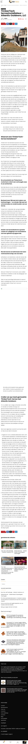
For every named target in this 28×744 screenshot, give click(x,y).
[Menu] (1, 1)
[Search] (26, 1)
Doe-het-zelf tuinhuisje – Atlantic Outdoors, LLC (7, 551)
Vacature (3, 714)
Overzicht (3, 711)
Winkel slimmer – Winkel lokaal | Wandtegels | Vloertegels (20, 552)
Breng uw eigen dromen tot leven (9, 607)
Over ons (3, 709)
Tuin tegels (3, 8)
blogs (5, 5)
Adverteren (3, 720)
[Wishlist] (10, 742)
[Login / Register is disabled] (17, 742)
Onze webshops (4, 713)
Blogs (2, 716)
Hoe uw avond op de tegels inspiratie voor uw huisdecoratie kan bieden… (20, 569)
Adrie (5, 18)
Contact (3, 705)
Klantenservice (4, 707)
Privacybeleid (4, 718)
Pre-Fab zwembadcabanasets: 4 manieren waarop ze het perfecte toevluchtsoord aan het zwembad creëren (7, 570)
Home (2, 5)
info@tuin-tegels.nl (8, 734)
